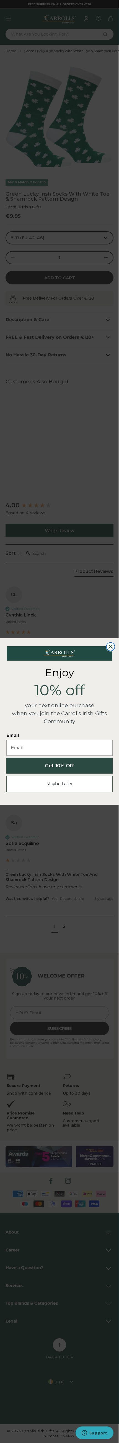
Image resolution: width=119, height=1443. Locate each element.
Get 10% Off (59, 766)
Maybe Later (59, 783)
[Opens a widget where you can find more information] (94, 1433)
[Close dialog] (110, 646)
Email (12, 735)
